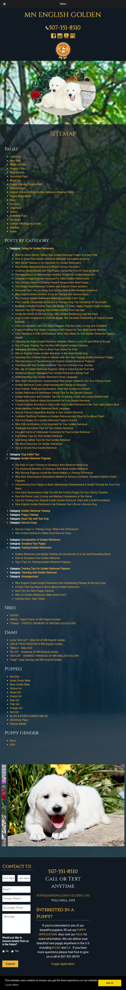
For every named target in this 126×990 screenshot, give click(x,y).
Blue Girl (14, 700)
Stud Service (17, 172)
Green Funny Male (20, 680)
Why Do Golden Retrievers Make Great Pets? (41, 594)
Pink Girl (14, 704)
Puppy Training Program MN (26, 184)
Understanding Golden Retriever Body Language (42, 408)
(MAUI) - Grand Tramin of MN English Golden (35, 619)
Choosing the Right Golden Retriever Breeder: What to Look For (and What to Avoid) (62, 341)
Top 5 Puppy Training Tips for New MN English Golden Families (51, 345)
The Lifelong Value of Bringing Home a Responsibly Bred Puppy (51, 282)
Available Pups (18, 215)
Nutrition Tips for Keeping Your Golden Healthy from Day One (50, 310)
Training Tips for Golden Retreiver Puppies (45, 568)
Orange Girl (16, 708)
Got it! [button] (109, 983)
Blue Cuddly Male (20, 684)
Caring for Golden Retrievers (37, 248)
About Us (15, 180)
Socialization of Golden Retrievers (41, 539)
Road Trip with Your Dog (35, 518)
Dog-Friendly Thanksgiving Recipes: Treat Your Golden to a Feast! (52, 388)
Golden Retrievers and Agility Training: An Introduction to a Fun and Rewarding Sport (62, 554)
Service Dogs (17, 188)
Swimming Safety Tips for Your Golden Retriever (42, 440)
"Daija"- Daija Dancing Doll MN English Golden (36, 659)
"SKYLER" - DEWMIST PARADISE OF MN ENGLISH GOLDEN (44, 655)
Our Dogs (15, 219)
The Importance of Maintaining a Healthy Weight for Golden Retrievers (55, 274)
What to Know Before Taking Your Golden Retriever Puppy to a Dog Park (56, 255)
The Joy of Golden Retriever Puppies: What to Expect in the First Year (54, 369)
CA (69, 947)
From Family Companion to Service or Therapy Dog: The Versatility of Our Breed (60, 302)
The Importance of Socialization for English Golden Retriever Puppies (55, 361)
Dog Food (15, 207)
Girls (12, 744)
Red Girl (14, 712)
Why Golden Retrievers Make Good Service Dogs (43, 533)
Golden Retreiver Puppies (36, 458)
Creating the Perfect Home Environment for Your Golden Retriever (52, 400)
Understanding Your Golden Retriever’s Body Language (46, 377)
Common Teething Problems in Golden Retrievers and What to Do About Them (59, 416)
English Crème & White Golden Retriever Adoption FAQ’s (42, 192)
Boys (13, 740)
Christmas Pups (19, 720)
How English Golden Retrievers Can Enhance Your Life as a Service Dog (56, 504)
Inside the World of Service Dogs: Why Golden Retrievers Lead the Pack (56, 314)
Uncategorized (29, 576)
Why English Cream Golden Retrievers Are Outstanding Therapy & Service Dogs (60, 583)
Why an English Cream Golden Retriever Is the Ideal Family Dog (51, 353)
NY (53, 947)
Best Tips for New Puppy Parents (34, 590)
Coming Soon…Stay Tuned (30, 598)
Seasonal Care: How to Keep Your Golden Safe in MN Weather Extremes (56, 290)
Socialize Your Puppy (33, 543)
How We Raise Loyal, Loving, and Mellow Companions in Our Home (53, 496)
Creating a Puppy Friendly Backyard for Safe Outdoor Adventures (52, 278)
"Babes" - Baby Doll (21, 648)
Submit (10, 964)
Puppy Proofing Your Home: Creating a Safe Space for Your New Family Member (61, 329)
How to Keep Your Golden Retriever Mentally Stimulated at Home (52, 258)
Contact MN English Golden (25, 223)
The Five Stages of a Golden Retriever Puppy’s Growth (46, 420)
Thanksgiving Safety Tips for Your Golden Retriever (44, 428)
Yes (17, 951)
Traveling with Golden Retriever (39, 572)
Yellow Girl (16, 688)
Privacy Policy (18, 168)
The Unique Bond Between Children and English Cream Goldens (51, 286)
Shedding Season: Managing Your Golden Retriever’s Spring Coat (52, 373)
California (15, 156)
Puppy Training (29, 514)
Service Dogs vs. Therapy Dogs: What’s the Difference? (47, 529)
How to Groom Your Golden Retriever (36, 447)
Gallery (14, 211)
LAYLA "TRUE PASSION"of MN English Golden (36, 644)
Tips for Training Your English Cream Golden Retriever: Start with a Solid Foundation (62, 500)
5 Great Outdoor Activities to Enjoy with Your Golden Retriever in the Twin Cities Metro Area (67, 404)
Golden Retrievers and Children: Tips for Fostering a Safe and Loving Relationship (61, 396)
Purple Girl (16, 696)
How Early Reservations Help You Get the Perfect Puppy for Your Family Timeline (61, 492)
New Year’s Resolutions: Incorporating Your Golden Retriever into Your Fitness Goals (63, 380)
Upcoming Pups (19, 176)
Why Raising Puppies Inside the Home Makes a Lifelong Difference (54, 472)
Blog (12, 200)
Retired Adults (18, 723)
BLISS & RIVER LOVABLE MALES (29, 716)
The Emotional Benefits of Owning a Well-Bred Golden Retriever (51, 468)
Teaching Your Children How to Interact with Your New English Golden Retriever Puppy (64, 357)
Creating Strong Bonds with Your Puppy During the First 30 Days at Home (57, 270)
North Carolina (18, 164)
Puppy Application (20, 196)
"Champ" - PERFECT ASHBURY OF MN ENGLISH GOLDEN (43, 623)
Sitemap (14, 227)
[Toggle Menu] (4, 4)
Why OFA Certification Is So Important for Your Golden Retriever (51, 424)
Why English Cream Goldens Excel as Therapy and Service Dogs (51, 294)
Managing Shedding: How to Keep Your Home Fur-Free (46, 349)
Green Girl (15, 692)
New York (15, 160)
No (7, 951)
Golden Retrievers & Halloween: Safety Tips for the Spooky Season (53, 392)
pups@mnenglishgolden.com (63, 895)
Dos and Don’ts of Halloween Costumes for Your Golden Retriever (52, 432)
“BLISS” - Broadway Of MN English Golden (34, 651)
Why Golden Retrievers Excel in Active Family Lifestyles (47, 266)
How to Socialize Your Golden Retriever (37, 558)
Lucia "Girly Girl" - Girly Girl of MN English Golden (37, 640)
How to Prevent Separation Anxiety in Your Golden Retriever (49, 412)
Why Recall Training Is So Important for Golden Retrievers (48, 262)
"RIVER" (14, 615)
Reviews (15, 204)
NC (59, 947)
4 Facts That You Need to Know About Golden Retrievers (47, 586)
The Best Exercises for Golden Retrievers (39, 443)
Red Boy (15, 676)
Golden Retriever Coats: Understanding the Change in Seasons (50, 384)
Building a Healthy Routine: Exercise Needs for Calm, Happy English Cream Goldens (63, 306)
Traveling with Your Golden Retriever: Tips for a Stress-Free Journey (54, 365)
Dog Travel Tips (30, 454)
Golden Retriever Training (35, 510)
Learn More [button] (12, 984)
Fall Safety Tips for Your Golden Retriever (39, 436)
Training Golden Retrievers (36, 547)
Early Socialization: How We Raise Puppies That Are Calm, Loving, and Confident (61, 325)
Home (13, 231)
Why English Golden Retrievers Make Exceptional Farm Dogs (50, 298)
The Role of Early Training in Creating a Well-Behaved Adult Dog (51, 464)
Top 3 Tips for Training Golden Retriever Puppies (43, 562)
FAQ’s (79, 934)
